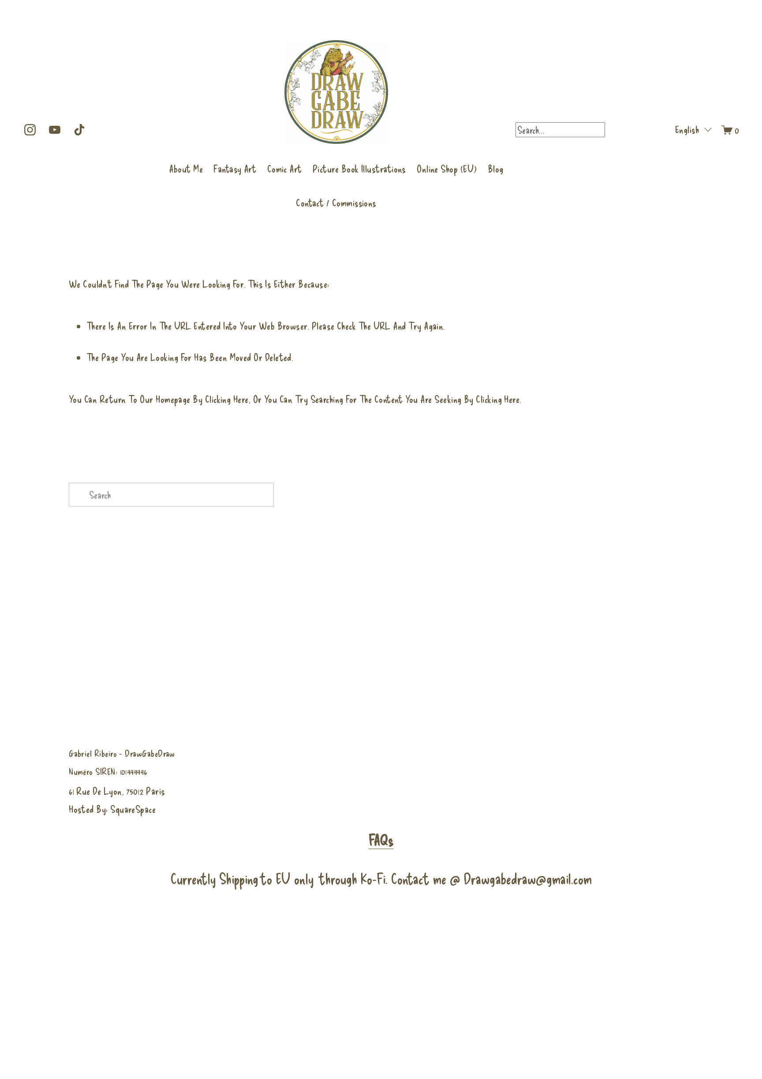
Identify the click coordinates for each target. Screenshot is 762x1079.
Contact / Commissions (336, 202)
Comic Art (284, 168)
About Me (186, 168)
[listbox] (688, 130)
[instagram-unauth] (30, 130)
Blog (496, 168)
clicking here (227, 399)
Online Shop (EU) (447, 168)
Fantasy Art (234, 168)
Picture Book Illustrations (359, 168)
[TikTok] (79, 130)
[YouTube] (55, 130)
